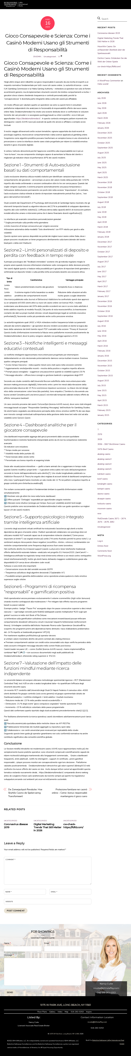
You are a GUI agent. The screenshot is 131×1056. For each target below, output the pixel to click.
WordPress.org (104, 556)
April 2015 (102, 400)
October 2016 (103, 311)
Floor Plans (42, 1011)
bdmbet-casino (104, 474)
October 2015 (103, 370)
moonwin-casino (104, 508)
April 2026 (102, 113)
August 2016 (103, 321)
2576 (99, 434)
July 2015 (101, 385)
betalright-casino (104, 484)
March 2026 (102, 118)
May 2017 (101, 276)
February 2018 (103, 232)
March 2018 (102, 227)
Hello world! (102, 84)
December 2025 (104, 133)
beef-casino (102, 479)
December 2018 (104, 182)
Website (9, 901)
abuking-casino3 (104, 459)
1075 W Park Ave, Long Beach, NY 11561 (64, 1034)
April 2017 (102, 281)
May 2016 (101, 336)
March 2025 (102, 177)
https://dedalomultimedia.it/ (28, 118)
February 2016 (103, 351)
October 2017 (103, 251)
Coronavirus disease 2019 (108, 33)
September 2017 (105, 256)
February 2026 (103, 123)
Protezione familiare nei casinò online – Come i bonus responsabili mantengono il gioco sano (69, 793)
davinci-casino (103, 493)
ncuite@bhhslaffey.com (106, 988)
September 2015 (105, 375)
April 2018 (102, 222)
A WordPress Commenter (108, 80)
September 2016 (105, 316)
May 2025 (101, 167)
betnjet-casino (103, 488)
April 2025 (102, 172)
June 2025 (101, 162)
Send (10, 992)
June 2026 (101, 103)
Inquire (89, 1011)
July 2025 (101, 157)
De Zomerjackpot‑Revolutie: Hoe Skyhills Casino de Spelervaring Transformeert (25, 793)
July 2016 (101, 326)
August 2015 (103, 380)
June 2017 (101, 271)
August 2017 (103, 261)
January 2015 (103, 415)
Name (9, 892)
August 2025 (103, 152)
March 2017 (102, 286)
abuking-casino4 (104, 464)
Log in (100, 541)
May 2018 (101, 217)
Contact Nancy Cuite (42, 938)
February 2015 (103, 410)
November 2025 (104, 138)
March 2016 (102, 346)
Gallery (52, 1011)
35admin (37, 56)
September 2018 (105, 197)
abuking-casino (103, 454)
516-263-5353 (77, 1011)
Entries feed (102, 546)
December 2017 (104, 242)
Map (66, 1011)
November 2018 (104, 187)
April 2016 (102, 341)
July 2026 (101, 98)
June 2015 (101, 390)
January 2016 (103, 356)
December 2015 (104, 360)
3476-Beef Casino (105, 449)
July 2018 (101, 207)
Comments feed (104, 551)
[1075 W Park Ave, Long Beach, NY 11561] (16, 6)
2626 (99, 439)
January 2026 (103, 128)
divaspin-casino (104, 498)
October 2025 (103, 143)
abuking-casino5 (104, 469)
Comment (10, 859)
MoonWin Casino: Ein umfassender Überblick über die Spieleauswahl (111, 50)
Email (54, 892)
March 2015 (102, 405)
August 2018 (103, 202)
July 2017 (101, 266)
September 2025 (105, 147)
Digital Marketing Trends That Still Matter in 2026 (47, 827)
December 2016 (104, 301)
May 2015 (101, 395)
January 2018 (103, 237)
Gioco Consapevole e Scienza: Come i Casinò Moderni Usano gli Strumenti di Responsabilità (47, 43)
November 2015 (104, 365)
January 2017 (103, 296)
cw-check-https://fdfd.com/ (73, 826)
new (99, 513)
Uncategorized (50, 56)
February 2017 (103, 291)
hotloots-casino (104, 503)
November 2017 (104, 246)
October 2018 (103, 192)
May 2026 (101, 108)
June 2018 (101, 212)
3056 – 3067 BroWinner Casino (111, 444)
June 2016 (101, 331)
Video (60, 1011)
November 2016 (104, 306)
